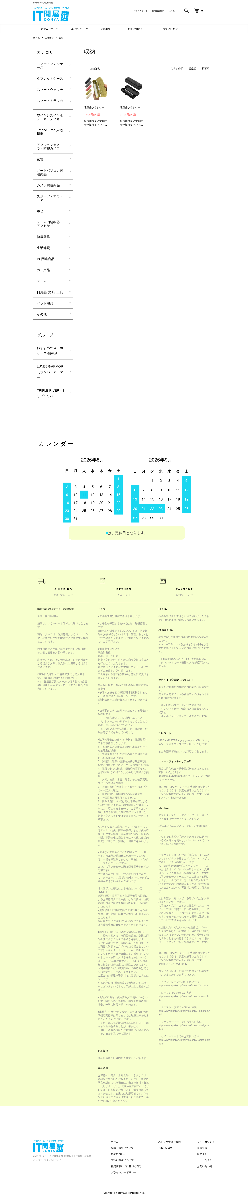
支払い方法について (122, 1160)
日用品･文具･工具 (50, 291)
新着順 (205, 68)
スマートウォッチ (50, 89)
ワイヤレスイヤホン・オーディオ (50, 117)
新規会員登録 (158, 10)
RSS (160, 1148)
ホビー (42, 210)
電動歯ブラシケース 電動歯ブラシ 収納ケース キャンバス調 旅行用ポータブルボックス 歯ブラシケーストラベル (95, 107)
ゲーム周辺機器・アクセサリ (50, 223)
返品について (118, 1154)
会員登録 (202, 1148)
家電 (40, 159)
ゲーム (42, 280)
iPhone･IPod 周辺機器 (50, 131)
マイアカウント (141, 10)
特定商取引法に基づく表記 (126, 1166)
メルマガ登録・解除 (169, 1141)
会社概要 (105, 28)
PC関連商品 (45, 258)
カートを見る (204, 1160)
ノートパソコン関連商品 (50, 172)
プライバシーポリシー (123, 1172)
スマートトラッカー (50, 102)
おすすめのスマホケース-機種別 (50, 350)
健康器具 (43, 236)
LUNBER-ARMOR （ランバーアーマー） (50, 371)
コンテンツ (77, 28)
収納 (61, 37)
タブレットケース (50, 78)
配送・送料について (122, 1148)
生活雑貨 (49, 37)
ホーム (36, 37)
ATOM (168, 1148)
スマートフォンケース (50, 65)
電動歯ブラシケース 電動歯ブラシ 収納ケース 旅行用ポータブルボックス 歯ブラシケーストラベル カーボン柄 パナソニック (131, 107)
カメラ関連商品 (48, 185)
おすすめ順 (176, 68)
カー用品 (43, 269)
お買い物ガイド (136, 28)
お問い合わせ (170, 28)
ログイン (172, 10)
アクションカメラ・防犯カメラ (48, 146)
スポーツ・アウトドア (50, 198)
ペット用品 (45, 303)
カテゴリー (47, 28)
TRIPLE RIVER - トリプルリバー (51, 393)
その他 (42, 314)
